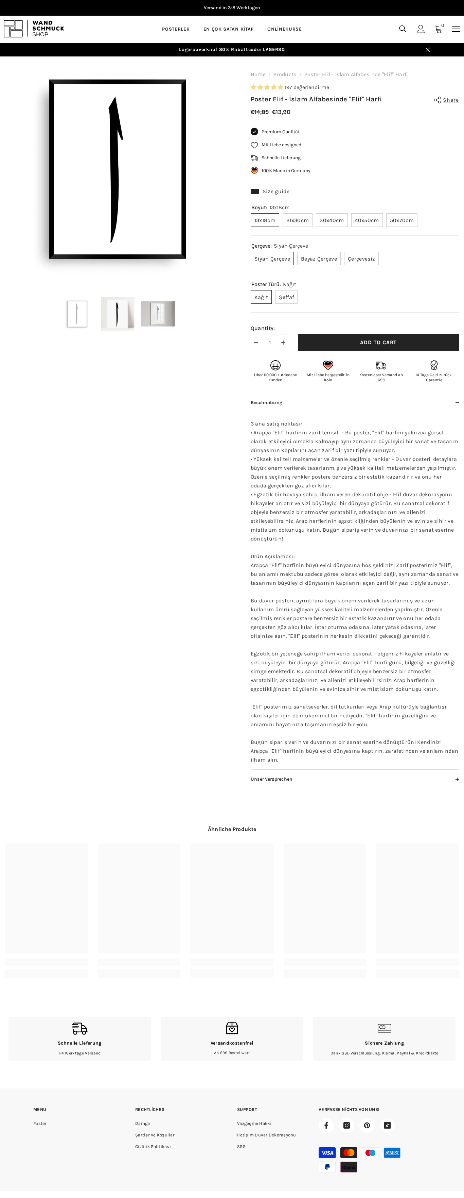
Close (428, 50)
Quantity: (263, 328)
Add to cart (378, 342)
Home (258, 74)
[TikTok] (387, 1125)
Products (285, 74)
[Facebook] (326, 1125)
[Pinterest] (367, 1125)
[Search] (402, 28)
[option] (232, 8)
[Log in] (421, 29)
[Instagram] (346, 1125)
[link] (46, 962)
